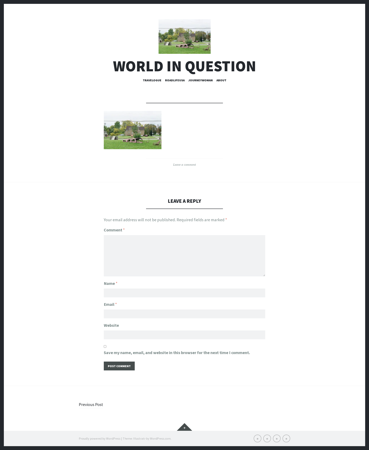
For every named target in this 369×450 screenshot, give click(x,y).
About (221, 80)
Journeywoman (200, 80)
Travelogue (152, 80)
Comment (114, 230)
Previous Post (91, 404)
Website (111, 325)
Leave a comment (184, 164)
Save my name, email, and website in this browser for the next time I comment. (177, 352)
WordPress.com (160, 438)
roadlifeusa (175, 80)
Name (110, 283)
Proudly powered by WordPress (100, 438)
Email (110, 304)
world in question (184, 66)
